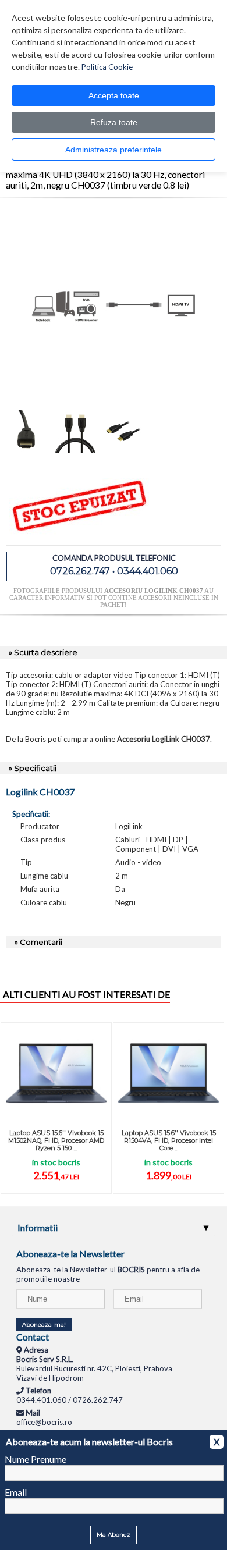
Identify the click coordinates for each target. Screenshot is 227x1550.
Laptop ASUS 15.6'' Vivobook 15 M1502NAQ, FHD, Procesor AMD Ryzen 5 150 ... (56, 1140)
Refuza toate (113, 122)
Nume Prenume (35, 1458)
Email (16, 1492)
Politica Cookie (107, 67)
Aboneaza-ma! (44, 1324)
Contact (32, 1336)
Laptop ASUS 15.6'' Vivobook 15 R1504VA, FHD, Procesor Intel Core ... (169, 1140)
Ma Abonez (113, 1534)
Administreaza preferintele (113, 149)
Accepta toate (113, 95)
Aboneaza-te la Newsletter (70, 1253)
